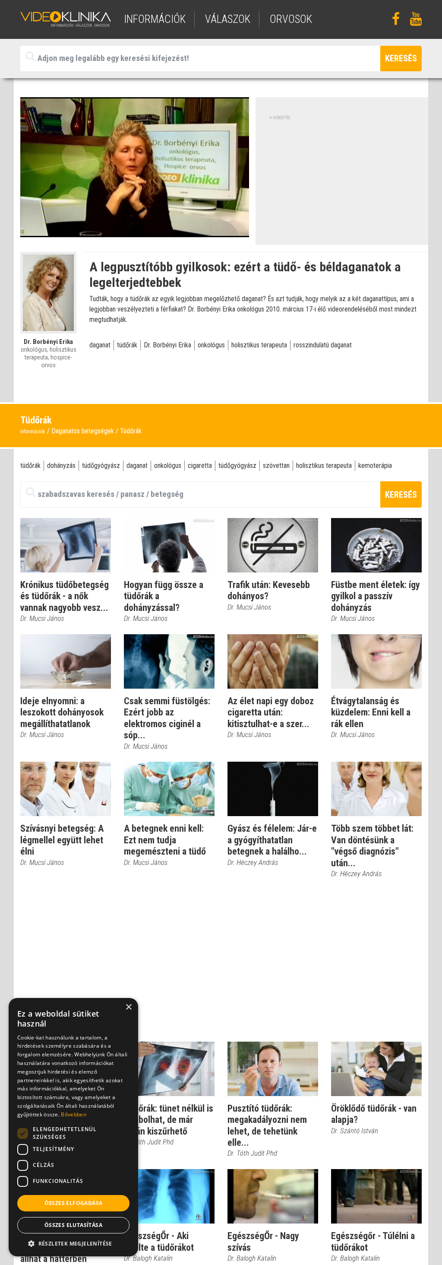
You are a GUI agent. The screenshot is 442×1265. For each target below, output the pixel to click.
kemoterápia (375, 465)
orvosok (291, 19)
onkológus (211, 345)
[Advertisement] (341, 181)
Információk (32, 432)
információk (155, 19)
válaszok (227, 19)
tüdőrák (127, 345)
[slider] (132, 231)
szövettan (276, 465)
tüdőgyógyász (101, 465)
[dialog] (73, 1127)
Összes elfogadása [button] (73, 1203)
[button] (73, 1243)
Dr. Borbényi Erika (167, 345)
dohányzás (61, 465)
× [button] (128, 1007)
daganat (99, 345)
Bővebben (73, 1114)
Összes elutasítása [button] (73, 1225)
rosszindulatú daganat (323, 345)
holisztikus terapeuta (259, 345)
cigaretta (200, 465)
